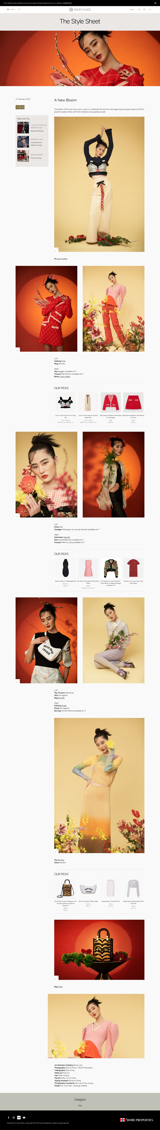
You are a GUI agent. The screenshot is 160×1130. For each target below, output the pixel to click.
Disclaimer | (11, 1123)
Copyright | (30, 1123)
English (132, 9)
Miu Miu (61, 698)
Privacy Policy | (20, 1123)
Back (156, 1106)
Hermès (66, 537)
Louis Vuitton (62, 259)
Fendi (60, 987)
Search (19, 9)
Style (80, 1105)
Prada (64, 705)
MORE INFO (67, 3)
